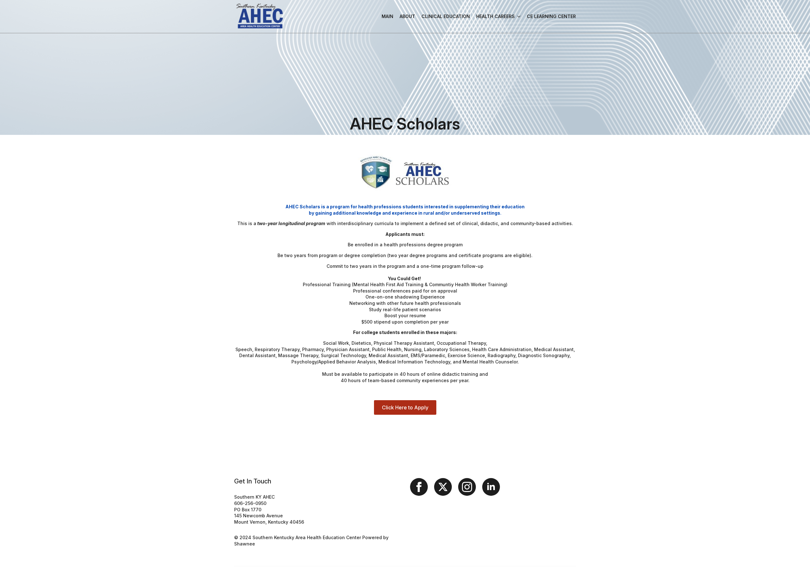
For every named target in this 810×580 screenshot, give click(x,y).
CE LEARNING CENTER (551, 16)
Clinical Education (445, 16)
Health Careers (495, 16)
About (407, 16)
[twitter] (443, 487)
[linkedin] (491, 487)
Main (387, 16)
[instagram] (467, 487)
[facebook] (419, 487)
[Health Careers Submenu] (517, 16)
